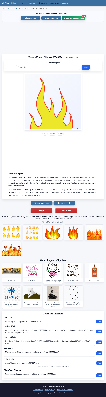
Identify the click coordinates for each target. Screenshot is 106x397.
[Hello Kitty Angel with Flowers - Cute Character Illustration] (53, 270)
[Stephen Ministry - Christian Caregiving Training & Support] (11, 293)
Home (23, 3)
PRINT (41, 211)
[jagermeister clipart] (94, 270)
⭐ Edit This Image (41, 203)
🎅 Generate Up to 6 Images (74, 17)
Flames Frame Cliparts (15, 8)
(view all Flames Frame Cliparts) (53, 222)
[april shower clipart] (32, 270)
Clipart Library (48, 386)
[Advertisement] (53, 37)
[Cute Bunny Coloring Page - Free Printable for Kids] (73, 293)
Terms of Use (54, 3)
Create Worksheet (51, 18)
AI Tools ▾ (31, 3)
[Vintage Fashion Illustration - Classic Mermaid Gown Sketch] (53, 293)
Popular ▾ (65, 3)
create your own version (21, 195)
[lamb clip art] (11, 270)
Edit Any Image (30, 18)
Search (86, 67)
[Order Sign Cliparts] (73, 270)
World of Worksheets (65, 390)
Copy (99, 321)
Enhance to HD (64, 203)
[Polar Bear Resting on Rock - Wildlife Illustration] (32, 293)
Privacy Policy (42, 3)
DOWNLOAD (66, 211)
